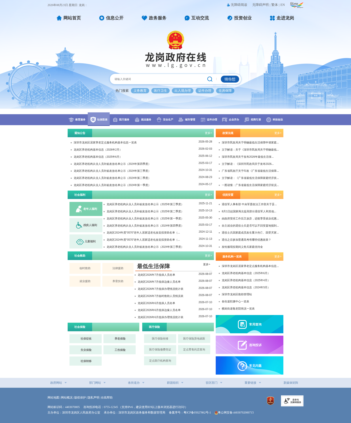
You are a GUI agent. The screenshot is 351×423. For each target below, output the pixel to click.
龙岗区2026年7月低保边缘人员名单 (159, 281)
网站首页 (72, 18)
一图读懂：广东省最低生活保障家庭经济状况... (250, 185)
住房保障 (225, 90)
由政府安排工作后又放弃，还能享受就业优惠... (250, 218)
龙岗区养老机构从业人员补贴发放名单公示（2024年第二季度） (112, 177)
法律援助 (117, 268)
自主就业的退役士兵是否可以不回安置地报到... (250, 225)
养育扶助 (117, 281)
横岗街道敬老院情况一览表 (238, 308)
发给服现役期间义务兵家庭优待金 (242, 246)
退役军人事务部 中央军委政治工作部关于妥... (249, 204)
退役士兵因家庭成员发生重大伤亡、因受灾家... (250, 232)
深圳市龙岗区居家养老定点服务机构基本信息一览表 (105, 142)
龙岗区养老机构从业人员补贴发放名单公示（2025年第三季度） (145, 204)
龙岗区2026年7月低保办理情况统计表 (160, 288)
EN (282, 5)
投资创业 (243, 18)
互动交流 (200, 18)
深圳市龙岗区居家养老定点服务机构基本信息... (250, 266)
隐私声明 (93, 397)
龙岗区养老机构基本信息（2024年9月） (246, 287)
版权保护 (80, 397)
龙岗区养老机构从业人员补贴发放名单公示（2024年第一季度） (112, 185)
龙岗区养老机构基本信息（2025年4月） (246, 280)
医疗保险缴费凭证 (160, 349)
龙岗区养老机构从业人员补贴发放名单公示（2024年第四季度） (112, 163)
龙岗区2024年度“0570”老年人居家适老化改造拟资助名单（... (143, 232)
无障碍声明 (260, 5)
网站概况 (67, 397)
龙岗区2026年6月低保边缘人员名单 (159, 310)
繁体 (274, 5)
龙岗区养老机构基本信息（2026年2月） (98, 149)
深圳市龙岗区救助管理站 (237, 294)
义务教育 (140, 90)
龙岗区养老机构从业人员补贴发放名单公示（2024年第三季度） (112, 170)
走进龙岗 (285, 18)
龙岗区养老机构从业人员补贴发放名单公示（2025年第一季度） (145, 218)
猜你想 (229, 79)
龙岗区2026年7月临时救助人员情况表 (160, 295)
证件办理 (204, 90)
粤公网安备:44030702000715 (236, 412)
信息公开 (115, 18)
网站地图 (53, 397)
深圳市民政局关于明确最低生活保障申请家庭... (250, 142)
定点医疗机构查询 (160, 360)
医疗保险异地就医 (194, 338)
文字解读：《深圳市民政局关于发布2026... (248, 163)
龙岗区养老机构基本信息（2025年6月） (98, 156)
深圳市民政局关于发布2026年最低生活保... (248, 156)
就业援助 (85, 281)
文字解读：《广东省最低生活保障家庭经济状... (250, 177)
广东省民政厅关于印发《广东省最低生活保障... (250, 170)
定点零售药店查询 (194, 349)
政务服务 (158, 18)
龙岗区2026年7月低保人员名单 (156, 274)
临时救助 (85, 268)
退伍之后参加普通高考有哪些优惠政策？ (246, 239)
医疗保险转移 (160, 338)
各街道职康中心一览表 (235, 301)
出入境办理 (182, 90)
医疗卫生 (160, 90)
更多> (208, 132)
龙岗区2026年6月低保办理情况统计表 (160, 317)
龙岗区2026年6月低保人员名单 (156, 303)
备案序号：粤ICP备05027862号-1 (191, 412)
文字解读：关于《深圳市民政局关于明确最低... (250, 149)
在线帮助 (107, 397)
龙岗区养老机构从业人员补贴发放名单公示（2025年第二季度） (145, 211)
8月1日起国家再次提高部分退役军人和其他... (249, 211)
